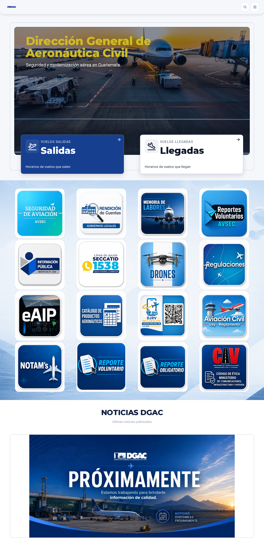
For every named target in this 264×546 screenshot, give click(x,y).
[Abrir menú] (255, 7)
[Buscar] (245, 7)
